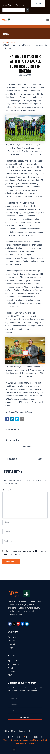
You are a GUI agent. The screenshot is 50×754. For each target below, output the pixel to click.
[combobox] (13, 10)
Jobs (4, 5)
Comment (6, 490)
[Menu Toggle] (47, 20)
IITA (13, 107)
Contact (11, 5)
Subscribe (20, 5)
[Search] (27, 10)
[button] (7, 419)
